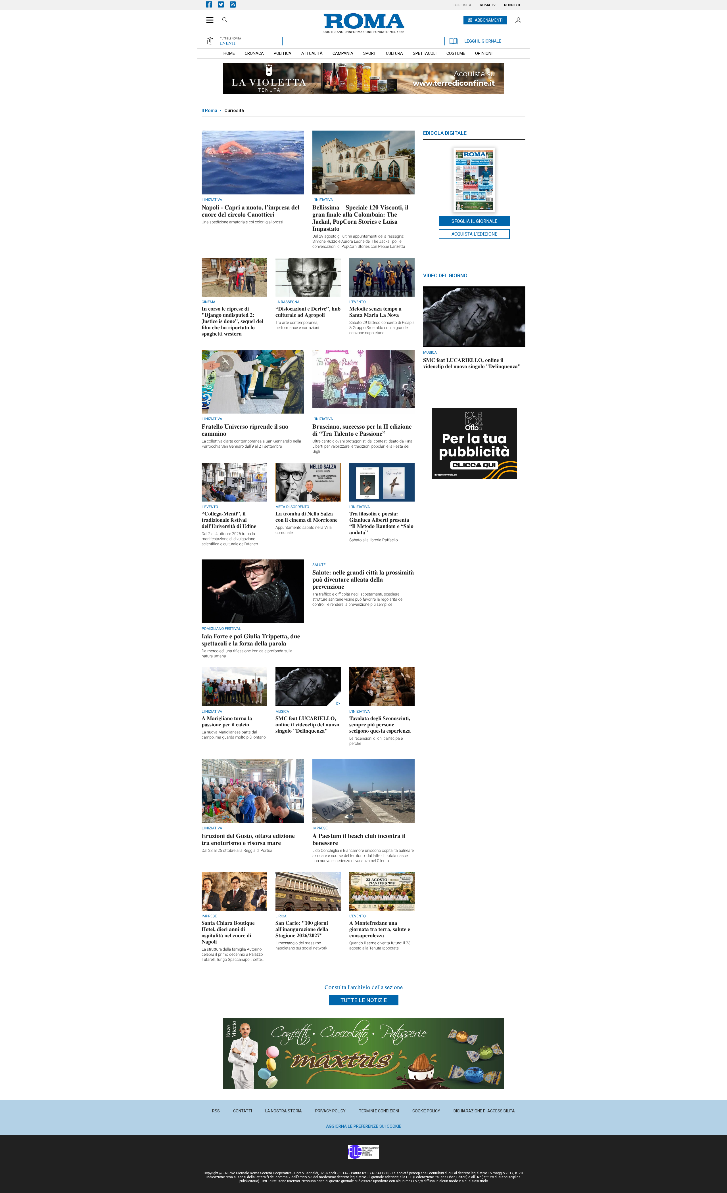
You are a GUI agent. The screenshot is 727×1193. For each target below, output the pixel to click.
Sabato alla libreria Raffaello (373, 540)
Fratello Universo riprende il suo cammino (245, 430)
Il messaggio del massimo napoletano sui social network (301, 946)
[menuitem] (462, 5)
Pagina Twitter (224, 4)
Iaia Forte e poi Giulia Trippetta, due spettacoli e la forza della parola (251, 639)
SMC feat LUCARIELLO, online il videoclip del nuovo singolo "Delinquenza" (307, 724)
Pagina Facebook (212, 4)
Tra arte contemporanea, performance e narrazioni (297, 325)
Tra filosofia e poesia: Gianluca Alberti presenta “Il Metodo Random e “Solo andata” (381, 523)
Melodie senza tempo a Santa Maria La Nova (375, 312)
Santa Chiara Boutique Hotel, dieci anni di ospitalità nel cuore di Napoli (228, 932)
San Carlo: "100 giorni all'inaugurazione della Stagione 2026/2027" (301, 929)
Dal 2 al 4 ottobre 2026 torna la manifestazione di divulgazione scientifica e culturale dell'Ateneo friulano (230, 539)
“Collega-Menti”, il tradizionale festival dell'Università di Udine (229, 520)
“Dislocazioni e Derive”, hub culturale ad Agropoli (307, 312)
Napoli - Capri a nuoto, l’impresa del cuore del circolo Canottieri (250, 210)
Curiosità (234, 110)
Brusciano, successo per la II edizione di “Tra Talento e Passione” (362, 430)
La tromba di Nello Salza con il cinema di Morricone (306, 517)
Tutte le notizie (363, 1000)
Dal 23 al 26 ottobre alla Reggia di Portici (237, 850)
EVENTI (227, 43)
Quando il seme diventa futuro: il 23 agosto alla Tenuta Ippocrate (379, 946)
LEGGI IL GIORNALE (483, 41)
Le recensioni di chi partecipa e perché (376, 741)
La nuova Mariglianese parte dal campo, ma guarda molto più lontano (234, 735)
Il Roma (209, 110)
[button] (208, 17)
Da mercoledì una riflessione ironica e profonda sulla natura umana (247, 654)
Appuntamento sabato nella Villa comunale (303, 530)
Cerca (224, 20)
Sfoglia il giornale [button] (474, 221)
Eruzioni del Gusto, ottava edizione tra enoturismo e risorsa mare (248, 839)
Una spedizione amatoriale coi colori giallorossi (242, 222)
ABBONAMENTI (489, 20)
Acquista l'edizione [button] (474, 234)
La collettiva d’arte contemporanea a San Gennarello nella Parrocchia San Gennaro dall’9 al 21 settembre (251, 444)
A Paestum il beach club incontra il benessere (359, 839)
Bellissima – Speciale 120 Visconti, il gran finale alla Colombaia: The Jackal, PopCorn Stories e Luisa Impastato (360, 217)
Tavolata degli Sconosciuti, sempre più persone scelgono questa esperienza (380, 724)
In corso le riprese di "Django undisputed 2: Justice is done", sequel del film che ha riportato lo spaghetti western (232, 321)
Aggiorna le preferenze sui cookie (363, 1126)
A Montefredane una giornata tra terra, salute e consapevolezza (379, 929)
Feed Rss (236, 4)
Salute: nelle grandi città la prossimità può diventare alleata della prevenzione (363, 579)
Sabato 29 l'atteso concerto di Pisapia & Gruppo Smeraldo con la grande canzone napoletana (382, 327)
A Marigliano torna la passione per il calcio (227, 721)
